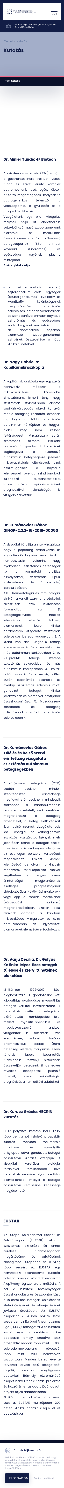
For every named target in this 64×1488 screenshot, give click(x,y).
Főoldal (8, 41)
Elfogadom (19, 1478)
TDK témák (12, 81)
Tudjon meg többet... (45, 1478)
